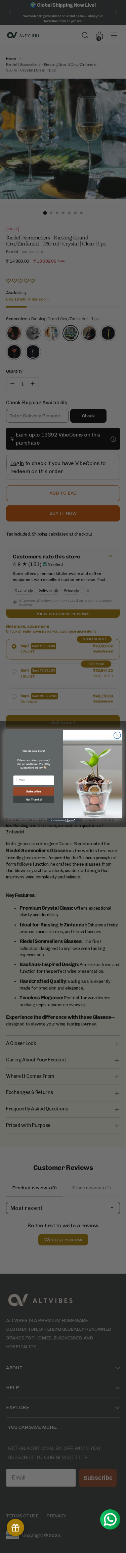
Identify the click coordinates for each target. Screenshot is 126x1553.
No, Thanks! (33, 799)
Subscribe (33, 791)
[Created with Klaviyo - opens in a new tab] (63, 820)
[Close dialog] (117, 735)
